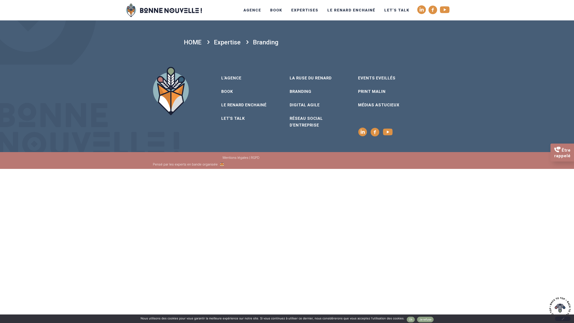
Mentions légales (235, 158)
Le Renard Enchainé (244, 105)
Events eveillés (377, 78)
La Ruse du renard (311, 78)
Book (227, 91)
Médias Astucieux (378, 105)
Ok (411, 319)
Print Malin (372, 91)
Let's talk (233, 118)
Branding (300, 91)
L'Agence (231, 78)
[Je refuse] (563, 318)
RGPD (255, 158)
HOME (193, 42)
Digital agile (305, 105)
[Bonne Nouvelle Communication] (164, 10)
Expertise (227, 42)
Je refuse (425, 319)
